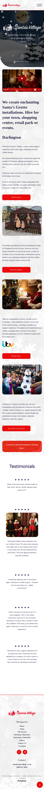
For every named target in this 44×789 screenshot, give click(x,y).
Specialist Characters (16, 428)
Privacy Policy (37, 776)
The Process (16, 197)
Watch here (16, 356)
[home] (13, 5)
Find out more (16, 270)
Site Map (29, 776)
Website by (22, 778)
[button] (39, 5)
